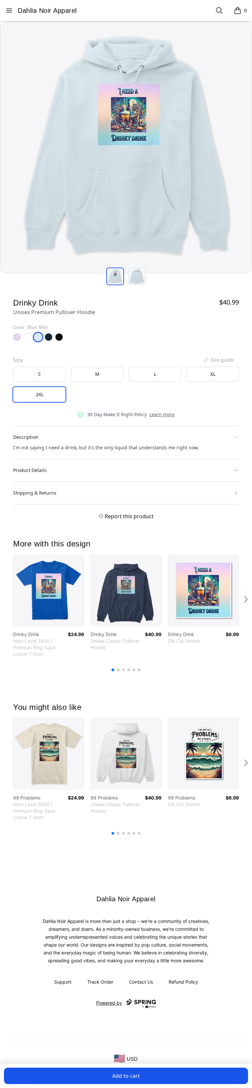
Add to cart (126, 1075)
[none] (218, 360)
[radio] (39, 374)
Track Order (100, 982)
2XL (39, 394)
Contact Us (141, 982)
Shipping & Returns (34, 493)
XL (212, 374)
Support (63, 982)
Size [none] (18, 360)
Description (25, 437)
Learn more (162, 414)
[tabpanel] (126, 147)
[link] (48, 590)
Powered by (109, 1003)
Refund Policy (183, 982)
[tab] (115, 276)
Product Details (30, 470)
